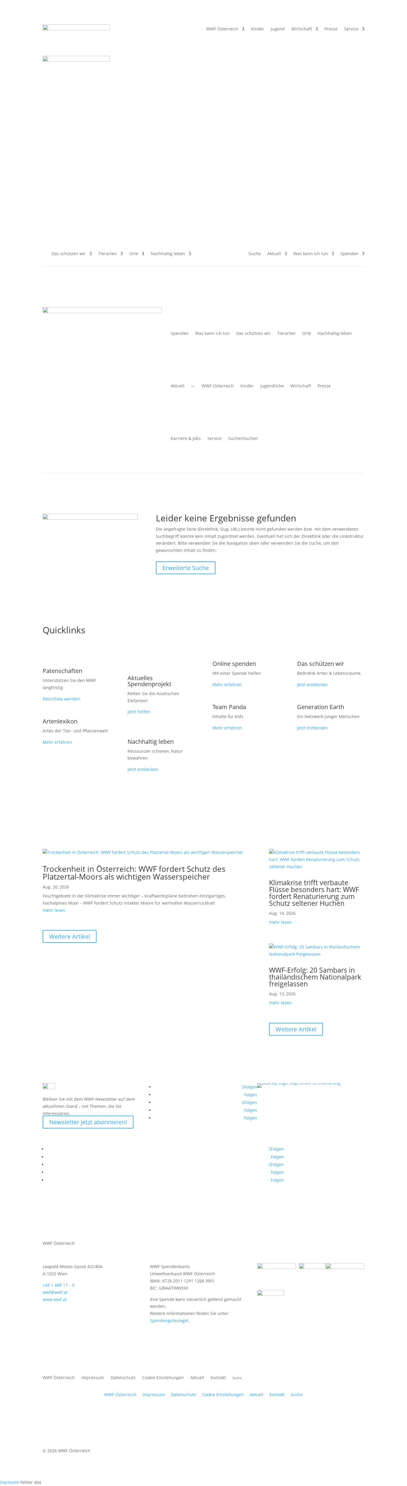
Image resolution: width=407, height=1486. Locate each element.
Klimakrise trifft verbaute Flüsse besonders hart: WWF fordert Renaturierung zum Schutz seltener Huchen (314, 893)
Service (351, 29)
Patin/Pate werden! (61, 699)
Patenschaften (62, 671)
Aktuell (274, 254)
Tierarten (107, 254)
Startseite (9, 1482)
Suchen (243, 438)
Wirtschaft (301, 29)
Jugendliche (272, 386)
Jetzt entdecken (143, 769)
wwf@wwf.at (55, 1292)
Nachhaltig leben (168, 254)
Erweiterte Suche (185, 568)
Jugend (278, 29)
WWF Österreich (222, 29)
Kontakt (218, 1378)
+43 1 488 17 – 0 (58, 1285)
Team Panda (229, 707)
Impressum (92, 1378)
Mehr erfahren (57, 742)
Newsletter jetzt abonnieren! (88, 1122)
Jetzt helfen (139, 711)
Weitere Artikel (69, 936)
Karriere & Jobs (186, 438)
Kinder (247, 386)
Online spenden (234, 664)
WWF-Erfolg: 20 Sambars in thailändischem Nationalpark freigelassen (315, 976)
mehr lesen (54, 910)
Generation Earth (320, 707)
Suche (297, 1394)
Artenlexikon (60, 721)
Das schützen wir (69, 254)
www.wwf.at (55, 1299)
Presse (331, 29)
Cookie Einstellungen (163, 1378)
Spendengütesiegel (169, 1320)
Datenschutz (123, 1378)
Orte (133, 254)
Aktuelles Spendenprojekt (149, 681)
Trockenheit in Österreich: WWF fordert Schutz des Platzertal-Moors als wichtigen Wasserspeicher (134, 872)
